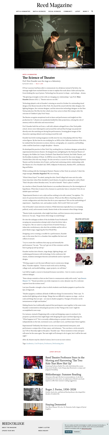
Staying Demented (55, 404)
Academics (30, 343)
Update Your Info (8, 430)
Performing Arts (58, 343)
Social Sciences (54, 11)
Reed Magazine (54, 5)
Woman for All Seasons (81, 234)
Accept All (68, 431)
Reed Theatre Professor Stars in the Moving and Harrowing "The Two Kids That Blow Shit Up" (64, 360)
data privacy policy (86, 428)
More (85, 11)
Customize (77, 431)
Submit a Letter (44, 427)
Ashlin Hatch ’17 (79, 266)
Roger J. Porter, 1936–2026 (60, 389)
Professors (48, 343)
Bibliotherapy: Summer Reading (63, 374)
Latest (77, 11)
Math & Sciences (39, 11)
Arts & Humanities (23, 11)
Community (68, 11)
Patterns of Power (80, 250)
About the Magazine (9, 427)
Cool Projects (39, 343)
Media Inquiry (43, 430)
